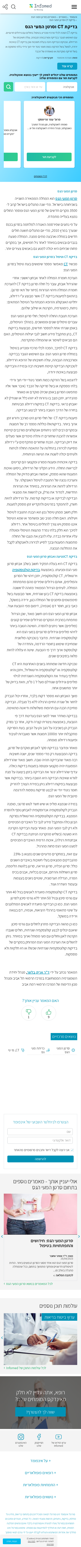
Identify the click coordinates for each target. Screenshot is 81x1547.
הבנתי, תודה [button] (12, 1541)
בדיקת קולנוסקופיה (26, 569)
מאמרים (63, 17)
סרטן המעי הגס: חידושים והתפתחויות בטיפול (52, 1243)
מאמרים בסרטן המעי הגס (43, 17)
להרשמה (40, 1159)
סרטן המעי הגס (66, 198)
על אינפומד (39, 1460)
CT (66, 264)
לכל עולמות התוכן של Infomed (26, 1368)
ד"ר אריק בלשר (38, 972)
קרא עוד (67, 66)
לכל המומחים (40, 176)
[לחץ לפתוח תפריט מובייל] (74, 7)
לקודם (79, 1236)
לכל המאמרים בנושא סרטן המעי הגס (29, 1284)
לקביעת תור (49, 157)
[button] (13, 7)
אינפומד (73, 17)
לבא (2, 1236)
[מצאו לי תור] (8, 86)
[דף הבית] (40, 7)
